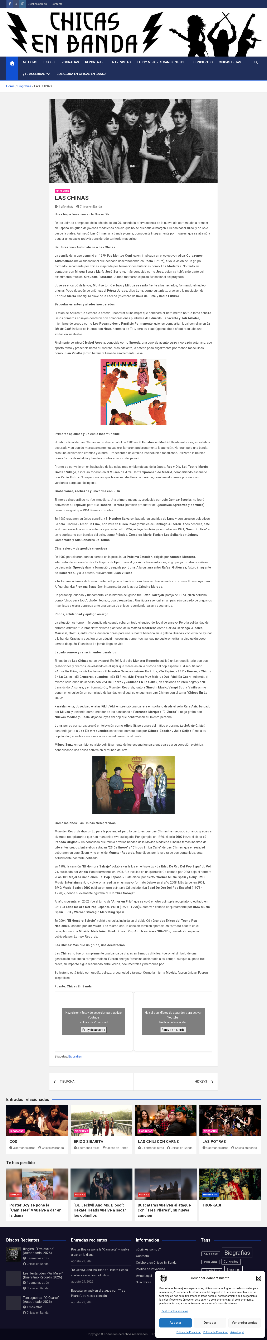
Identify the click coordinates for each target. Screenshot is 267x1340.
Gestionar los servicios (174, 1311)
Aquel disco (211, 1253)
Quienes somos (37, 3)
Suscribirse (143, 1282)
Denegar (210, 1323)
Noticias (30, 62)
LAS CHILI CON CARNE (159, 1141)
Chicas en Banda (91, 206)
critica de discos (212, 1270)
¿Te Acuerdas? (35, 74)
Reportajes (94, 62)
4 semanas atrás (217, 1148)
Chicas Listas (230, 62)
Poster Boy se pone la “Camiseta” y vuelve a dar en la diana (35, 1210)
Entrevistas (121, 62)
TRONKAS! (212, 1205)
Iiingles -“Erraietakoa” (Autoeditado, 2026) (38, 1251)
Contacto (57, 3)
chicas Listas (210, 1262)
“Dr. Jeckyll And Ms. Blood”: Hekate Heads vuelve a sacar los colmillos (100, 1210)
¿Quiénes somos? (148, 1249)
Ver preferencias (244, 1323)
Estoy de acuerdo (93, 1029)
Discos (48, 62)
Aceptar (175, 1323)
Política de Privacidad (188, 1332)
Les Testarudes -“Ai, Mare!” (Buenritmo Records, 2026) (43, 1275)
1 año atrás (65, 206)
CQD (13, 1141)
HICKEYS (201, 1081)
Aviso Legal (237, 1332)
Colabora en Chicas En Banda (81, 74)
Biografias (70, 62)
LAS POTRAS (215, 1141)
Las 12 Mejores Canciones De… (162, 62)
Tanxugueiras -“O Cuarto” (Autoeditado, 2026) (41, 1300)
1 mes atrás (34, 1307)
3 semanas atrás (24, 1148)
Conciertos (203, 62)
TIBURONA (67, 1081)
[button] (259, 1278)
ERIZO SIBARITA (89, 1141)
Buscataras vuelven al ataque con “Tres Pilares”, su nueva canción (164, 1210)
